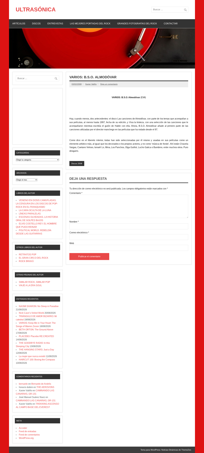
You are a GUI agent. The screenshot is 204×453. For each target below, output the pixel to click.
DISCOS (36, 23)
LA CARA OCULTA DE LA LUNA (35, 210)
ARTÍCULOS (18, 23)
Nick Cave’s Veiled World (31, 313)
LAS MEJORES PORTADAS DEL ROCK (90, 23)
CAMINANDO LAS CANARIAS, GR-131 (36, 400)
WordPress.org (26, 438)
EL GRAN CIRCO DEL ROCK (33, 258)
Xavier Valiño (91, 84)
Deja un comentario (109, 84)
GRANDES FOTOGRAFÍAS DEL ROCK (137, 23)
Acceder (23, 428)
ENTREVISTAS (55, 23)
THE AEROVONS (45, 387)
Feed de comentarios (29, 435)
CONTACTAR (171, 23)
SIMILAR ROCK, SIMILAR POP (34, 282)
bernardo (23, 384)
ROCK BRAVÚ (26, 261)
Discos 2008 (76, 163)
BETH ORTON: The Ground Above (36, 329)
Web (71, 243)
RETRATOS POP (27, 254)
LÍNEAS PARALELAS (30, 213)
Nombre (74, 222)
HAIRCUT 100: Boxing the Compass (37, 359)
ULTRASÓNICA (36, 9)
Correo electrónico (79, 233)
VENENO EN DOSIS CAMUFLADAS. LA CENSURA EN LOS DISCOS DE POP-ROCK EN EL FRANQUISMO (37, 203)
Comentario (75, 193)
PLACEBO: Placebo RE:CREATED (36, 336)
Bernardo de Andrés (41, 384)
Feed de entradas (27, 431)
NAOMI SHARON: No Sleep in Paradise (39, 306)
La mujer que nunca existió (32, 356)
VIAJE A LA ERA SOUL (30, 285)
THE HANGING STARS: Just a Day (36, 349)
